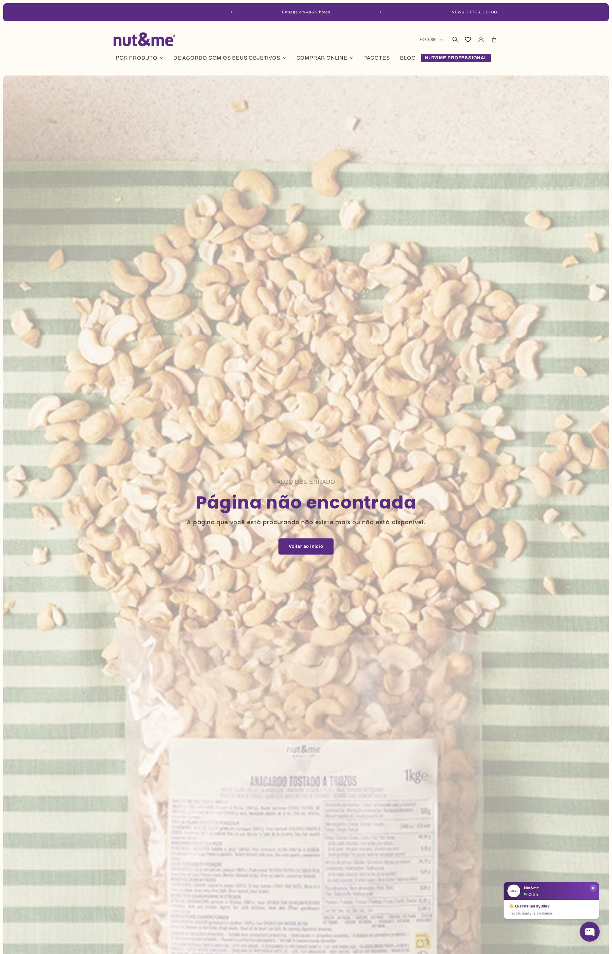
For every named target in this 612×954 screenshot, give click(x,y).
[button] (455, 39)
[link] (306, 546)
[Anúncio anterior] (232, 12)
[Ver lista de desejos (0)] (467, 39)
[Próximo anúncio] (380, 12)
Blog (492, 12)
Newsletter (466, 12)
